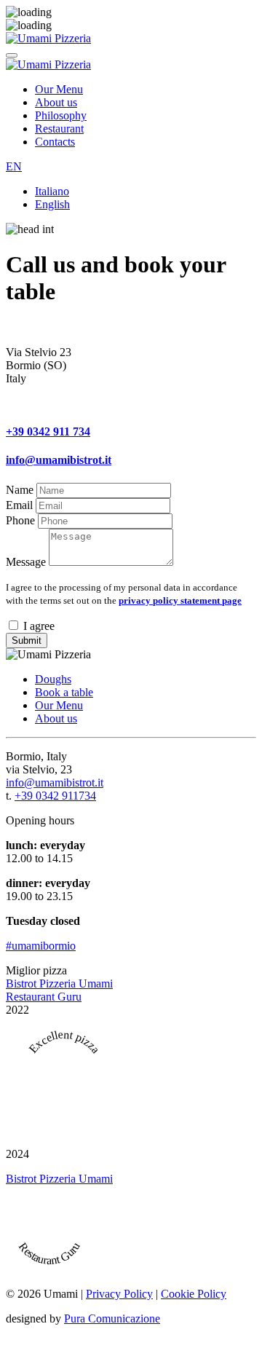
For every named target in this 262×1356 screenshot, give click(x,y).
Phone (20, 520)
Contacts (55, 141)
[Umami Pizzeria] (48, 38)
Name (19, 490)
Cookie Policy (193, 1294)
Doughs (53, 679)
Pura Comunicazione (112, 1318)
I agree (37, 626)
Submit (26, 640)
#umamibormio (41, 945)
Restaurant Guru (44, 996)
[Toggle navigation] (11, 55)
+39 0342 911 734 (48, 431)
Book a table (64, 692)
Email (19, 505)
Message (26, 562)
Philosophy (61, 115)
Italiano (52, 191)
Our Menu (59, 89)
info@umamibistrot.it (58, 460)
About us (56, 102)
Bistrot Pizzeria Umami (59, 983)
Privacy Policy (119, 1294)
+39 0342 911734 (55, 795)
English (52, 204)
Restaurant (59, 128)
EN (14, 166)
